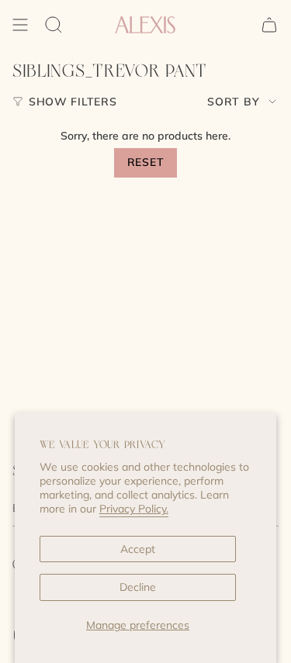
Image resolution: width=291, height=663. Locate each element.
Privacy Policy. (133, 509)
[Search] (53, 25)
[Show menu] (20, 25)
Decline (138, 587)
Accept (137, 549)
